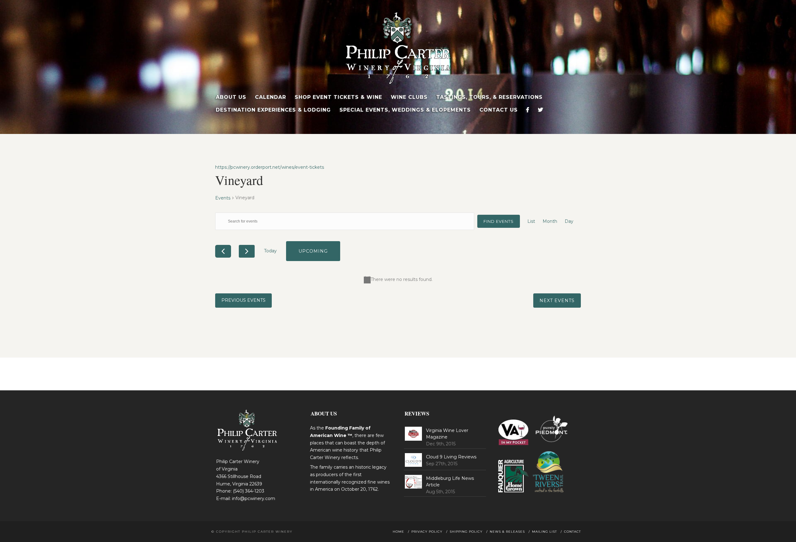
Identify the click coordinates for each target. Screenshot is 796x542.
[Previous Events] (223, 251)
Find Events (499, 221)
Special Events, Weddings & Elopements (405, 110)
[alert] (398, 279)
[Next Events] (247, 251)
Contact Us (498, 110)
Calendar (270, 97)
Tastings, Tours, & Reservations (489, 97)
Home (398, 532)
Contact (572, 532)
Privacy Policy (426, 532)
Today (270, 251)
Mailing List (544, 532)
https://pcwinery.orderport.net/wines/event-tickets (269, 167)
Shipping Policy (466, 532)
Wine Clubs (409, 97)
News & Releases (507, 532)
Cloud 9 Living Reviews (451, 457)
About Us (231, 97)
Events (222, 198)
